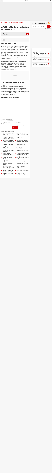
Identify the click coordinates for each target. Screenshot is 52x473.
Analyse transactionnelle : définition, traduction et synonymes (22, 154)
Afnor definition (6, 122)
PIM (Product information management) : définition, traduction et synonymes (9, 142)
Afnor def (18, 122)
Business (5, 22)
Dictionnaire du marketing (17, 22)
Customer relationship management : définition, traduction (8, 146)
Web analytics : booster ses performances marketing (39, 59)
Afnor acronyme (6, 123)
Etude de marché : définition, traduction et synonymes (21, 146)
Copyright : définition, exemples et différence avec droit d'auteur (8, 167)
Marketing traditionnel (6, 24)
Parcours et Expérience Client (40, 64)
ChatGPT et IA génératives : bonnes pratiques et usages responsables (39, 54)
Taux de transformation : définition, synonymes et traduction (8, 150)
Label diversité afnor (21, 123)
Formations (36, 50)
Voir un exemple (48, 28)
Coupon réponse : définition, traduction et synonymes (21, 175)
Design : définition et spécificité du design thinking (7, 163)
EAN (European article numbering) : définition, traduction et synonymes (8, 137)
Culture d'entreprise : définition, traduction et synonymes (8, 159)
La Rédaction (5, 33)
